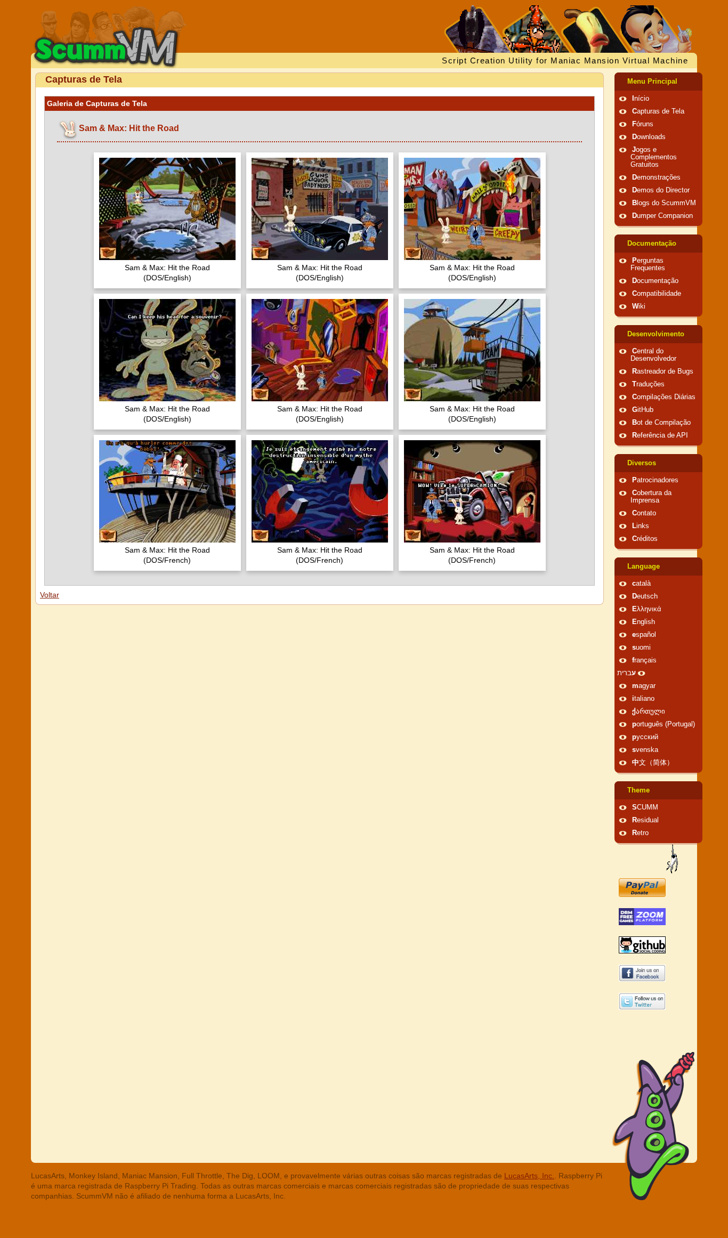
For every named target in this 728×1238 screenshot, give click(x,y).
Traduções (648, 384)
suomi (641, 647)
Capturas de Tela (658, 111)
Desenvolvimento (655, 334)
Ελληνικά (646, 609)
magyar (644, 686)
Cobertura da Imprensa (651, 496)
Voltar (49, 594)
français (644, 660)
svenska (645, 750)
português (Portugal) (663, 724)
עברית (626, 673)
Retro (640, 833)
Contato (644, 513)
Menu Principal (652, 81)
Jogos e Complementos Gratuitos (653, 157)
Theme (638, 790)
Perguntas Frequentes (647, 264)
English (643, 622)
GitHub (642, 410)
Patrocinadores (655, 480)
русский (645, 737)
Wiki (638, 306)
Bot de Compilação (661, 422)
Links (640, 526)
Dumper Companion (662, 216)
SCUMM (645, 807)
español (644, 634)
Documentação (651, 243)
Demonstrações (656, 177)
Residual (645, 820)
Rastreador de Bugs (662, 371)
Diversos (641, 463)
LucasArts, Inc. (529, 1175)
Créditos (645, 539)
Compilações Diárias (663, 397)
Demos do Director (661, 190)
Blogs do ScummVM (664, 203)
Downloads (649, 137)
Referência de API (660, 435)
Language (643, 566)
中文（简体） (653, 762)
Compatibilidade (656, 293)
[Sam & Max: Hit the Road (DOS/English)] (167, 210)
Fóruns (642, 124)
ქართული (648, 711)
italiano (643, 698)
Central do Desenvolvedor (653, 354)
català (641, 583)
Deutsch (645, 596)
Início (640, 98)
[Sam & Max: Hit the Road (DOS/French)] (167, 492)
